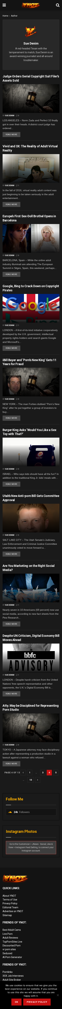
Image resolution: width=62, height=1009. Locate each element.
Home (5, 16)
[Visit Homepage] (31, 5)
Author (14, 16)
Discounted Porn (11, 945)
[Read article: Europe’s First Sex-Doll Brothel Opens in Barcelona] (31, 238)
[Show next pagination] (37, 780)
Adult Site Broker (12, 979)
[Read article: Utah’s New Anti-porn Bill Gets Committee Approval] (31, 518)
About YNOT (9, 895)
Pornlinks (8, 972)
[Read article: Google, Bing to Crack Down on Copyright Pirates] (31, 308)
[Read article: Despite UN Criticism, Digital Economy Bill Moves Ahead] (31, 658)
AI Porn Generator (12, 957)
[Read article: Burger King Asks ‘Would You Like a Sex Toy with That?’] (31, 452)
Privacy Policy (10, 903)
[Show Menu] (4, 5)
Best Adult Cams (12, 929)
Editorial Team (10, 907)
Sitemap (7, 915)
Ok (16, 1002)
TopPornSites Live (12, 941)
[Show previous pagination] (23, 772)
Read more (13, 134)
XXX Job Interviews (13, 975)
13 (30, 780)
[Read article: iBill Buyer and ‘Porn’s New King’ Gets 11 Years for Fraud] (31, 382)
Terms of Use (10, 899)
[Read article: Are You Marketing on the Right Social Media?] (31, 588)
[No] (57, 995)
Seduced (7, 953)
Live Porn (8, 933)
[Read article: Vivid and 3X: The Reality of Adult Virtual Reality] (31, 168)
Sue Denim (9, 116)
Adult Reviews (10, 937)
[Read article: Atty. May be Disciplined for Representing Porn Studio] (31, 727)
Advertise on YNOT (13, 911)
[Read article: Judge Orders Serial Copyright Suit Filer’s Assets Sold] (31, 98)
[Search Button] (57, 5)
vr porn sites (9, 949)
